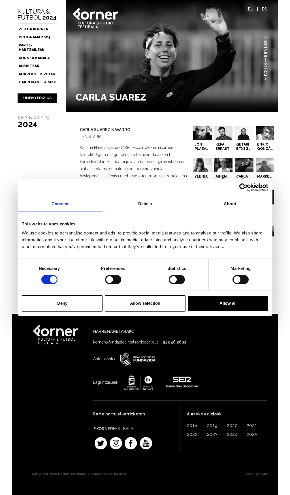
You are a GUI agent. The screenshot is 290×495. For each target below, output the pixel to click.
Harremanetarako (38, 82)
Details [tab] (145, 203)
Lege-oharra (258, 474)
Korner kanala (34, 58)
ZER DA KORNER (33, 29)
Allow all (227, 303)
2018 (192, 425)
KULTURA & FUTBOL (37, 14)
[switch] (113, 279)
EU (250, 9)
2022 (192, 434)
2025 (252, 434)
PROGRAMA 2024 (35, 37)
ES (264, 9)
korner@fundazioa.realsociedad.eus (126, 342)
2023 (212, 434)
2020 (232, 425)
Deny (62, 303)
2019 (212, 425)
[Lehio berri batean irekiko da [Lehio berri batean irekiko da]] (137, 359)
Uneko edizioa (37, 98)
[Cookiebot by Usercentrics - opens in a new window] (243, 187)
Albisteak (29, 66)
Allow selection (145, 303)
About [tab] (230, 203)
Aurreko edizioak (37, 74)
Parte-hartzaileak (31, 47)
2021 (252, 425)
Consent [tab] (60, 203)
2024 (232, 434)
